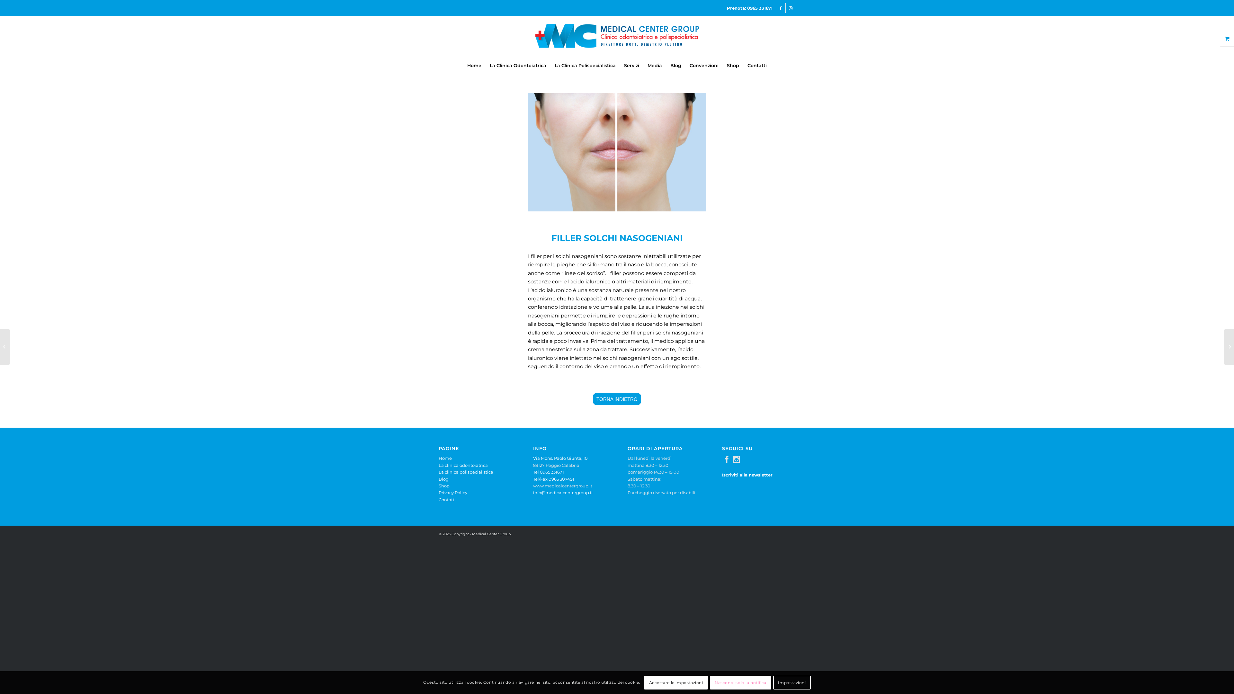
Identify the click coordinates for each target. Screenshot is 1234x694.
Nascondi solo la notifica (740, 682)
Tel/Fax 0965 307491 (553, 479)
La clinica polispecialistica (466, 472)
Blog (444, 479)
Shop (444, 485)
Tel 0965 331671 (548, 472)
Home (445, 458)
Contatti (447, 499)
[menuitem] (474, 66)
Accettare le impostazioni (676, 682)
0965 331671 (760, 8)
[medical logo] (616, 37)
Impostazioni (792, 682)
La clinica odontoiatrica (463, 465)
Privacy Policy (453, 492)
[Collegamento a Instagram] (790, 8)
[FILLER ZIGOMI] (1229, 347)
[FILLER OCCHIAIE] (5, 347)
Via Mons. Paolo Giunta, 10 (560, 458)
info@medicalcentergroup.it (563, 492)
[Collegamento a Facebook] (780, 8)
